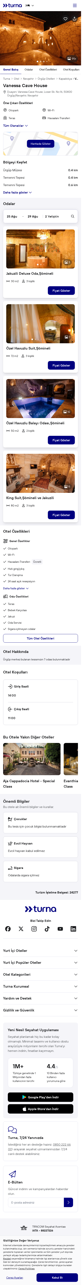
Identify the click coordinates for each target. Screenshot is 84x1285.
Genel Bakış (10, 69)
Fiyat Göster (61, 290)
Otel (16, 78)
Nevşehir (28, 78)
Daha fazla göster (14, 588)
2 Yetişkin (52, 216)
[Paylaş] (74, 18)
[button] (40, 38)
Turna (6, 78)
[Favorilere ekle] (65, 18)
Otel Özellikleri (48, 69)
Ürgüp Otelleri (46, 78)
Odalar (29, 69)
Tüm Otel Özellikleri (40, 638)
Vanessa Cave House (76, 78)
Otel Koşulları (71, 69)
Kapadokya (65, 78)
